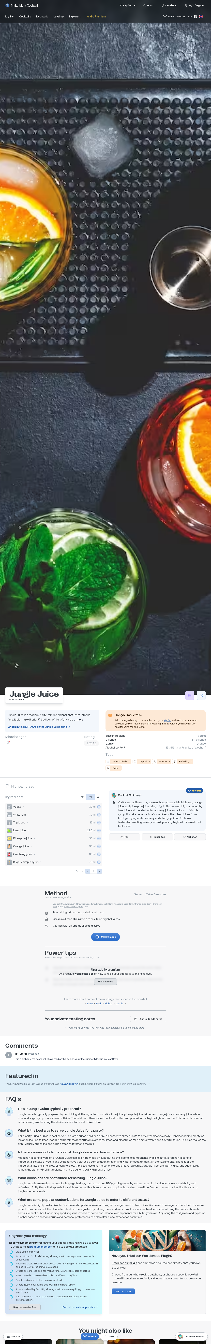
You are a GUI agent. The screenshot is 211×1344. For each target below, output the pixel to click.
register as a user (69, 1083)
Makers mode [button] (108, 936)
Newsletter (171, 5)
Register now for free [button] (24, 1307)
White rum (19, 814)
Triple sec (19, 822)
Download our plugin (124, 1263)
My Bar (167, 720)
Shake (90, 1003)
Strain (99, 1003)
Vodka (17, 806)
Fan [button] (126, 836)
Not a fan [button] (192, 836)
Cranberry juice (22, 854)
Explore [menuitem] (73, 16)
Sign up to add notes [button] (150, 1019)
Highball (109, 1003)
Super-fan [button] (159, 836)
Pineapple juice (22, 838)
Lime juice (19, 830)
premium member (40, 1246)
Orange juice (21, 846)
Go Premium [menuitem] (98, 16)
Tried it (111, 1336)
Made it (92, 1336)
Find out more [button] (105, 981)
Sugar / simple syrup (26, 862)
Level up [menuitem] (58, 16)
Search (150, 5)
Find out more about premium (78, 1307)
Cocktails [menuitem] (25, 16)
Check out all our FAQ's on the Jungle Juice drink (37, 727)
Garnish (120, 1003)
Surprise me (128, 5)
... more (78, 719)
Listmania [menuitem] (42, 16)
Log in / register (196, 5)
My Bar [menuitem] (9, 16)
